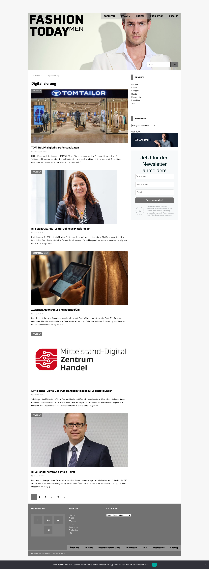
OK (154, 564)
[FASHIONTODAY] (104, 68)
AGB (145, 547)
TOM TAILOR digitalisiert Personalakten (55, 147)
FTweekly (125, 16)
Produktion (135, 100)
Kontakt (89, 547)
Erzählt (134, 87)
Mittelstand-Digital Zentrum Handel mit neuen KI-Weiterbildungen (71, 390)
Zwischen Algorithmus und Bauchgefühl (55, 309)
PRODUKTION (156, 16)
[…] (79, 162)
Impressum (131, 547)
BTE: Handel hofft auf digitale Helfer (53, 471)
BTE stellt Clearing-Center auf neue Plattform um (60, 228)
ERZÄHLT (173, 16)
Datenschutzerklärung (109, 547)
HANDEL (140, 16)
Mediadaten (159, 547)
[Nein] (205, 564)
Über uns (74, 547)
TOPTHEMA (109, 16)
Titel (133, 103)
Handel (134, 93)
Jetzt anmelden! (154, 200)
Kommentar (136, 97)
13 (58, 496)
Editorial (134, 84)
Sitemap (174, 547)
